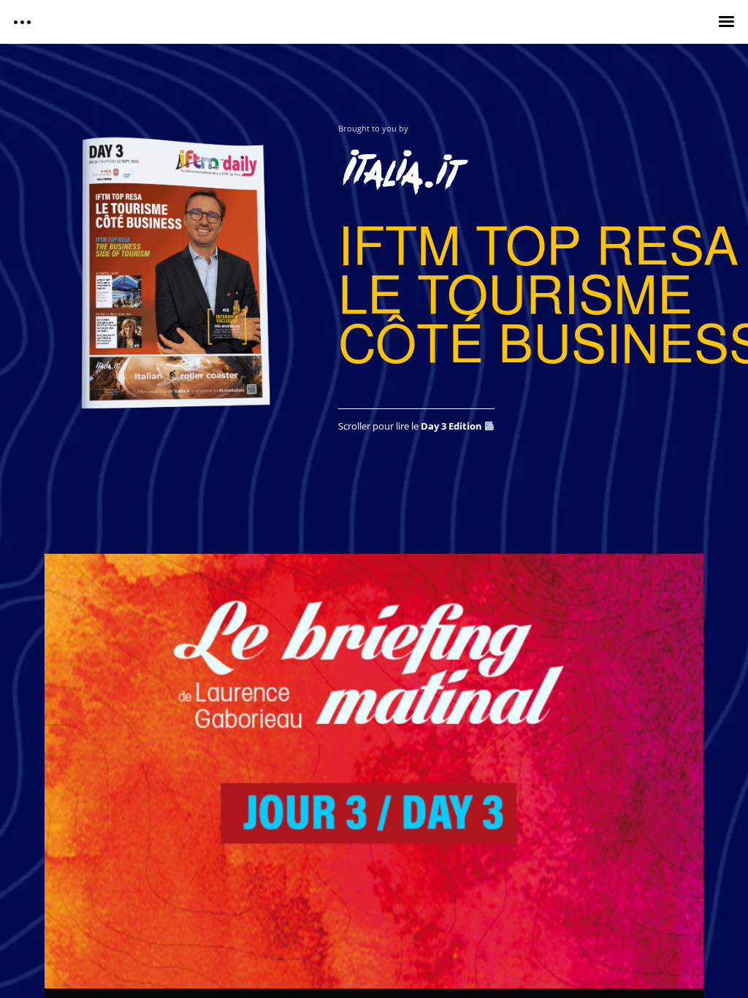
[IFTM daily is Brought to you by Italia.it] (520, 167)
